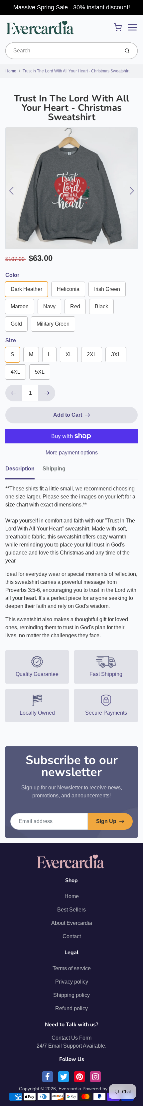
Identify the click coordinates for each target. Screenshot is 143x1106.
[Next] (131, 190)
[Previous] (11, 190)
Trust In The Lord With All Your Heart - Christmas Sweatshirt (76, 71)
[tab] (24, 470)
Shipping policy (71, 995)
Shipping (54, 468)
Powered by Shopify (103, 1088)
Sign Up (106, 821)
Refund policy (71, 1008)
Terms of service (72, 968)
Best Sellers (71, 909)
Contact (72, 936)
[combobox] (61, 50)
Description (20, 468)
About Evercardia (71, 923)
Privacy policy (71, 982)
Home (10, 71)
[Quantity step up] (47, 393)
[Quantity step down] (13, 393)
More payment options (72, 452)
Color (12, 275)
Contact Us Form (71, 1038)
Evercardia (70, 1088)
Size (10, 340)
